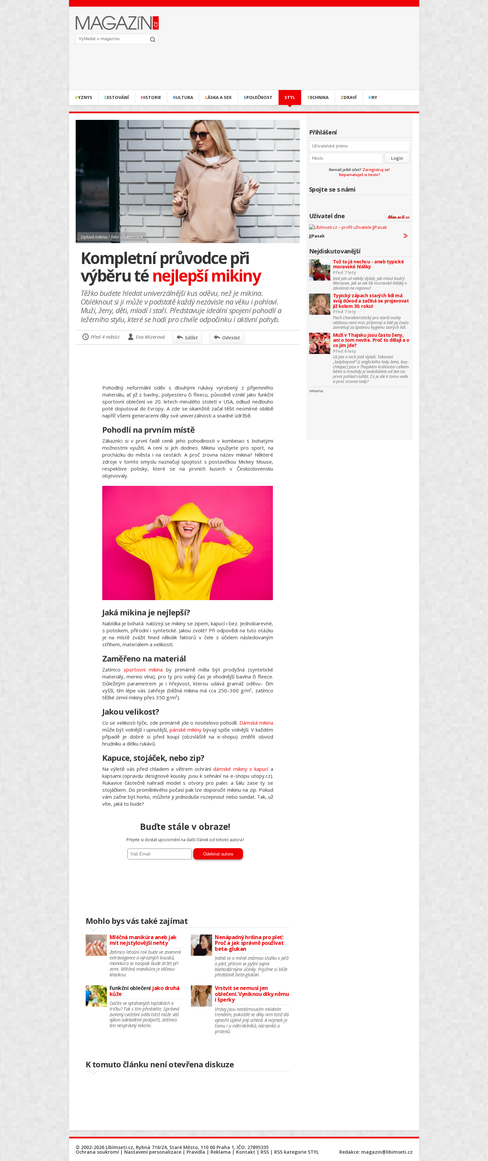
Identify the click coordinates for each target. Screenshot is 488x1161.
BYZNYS (83, 97)
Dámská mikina (256, 722)
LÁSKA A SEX (218, 97)
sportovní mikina (143, 669)
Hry (372, 97)
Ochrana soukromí (97, 1152)
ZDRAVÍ (349, 97)
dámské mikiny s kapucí (240, 768)
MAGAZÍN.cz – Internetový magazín (117, 23)
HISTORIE (151, 97)
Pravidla (196, 1152)
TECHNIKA (318, 97)
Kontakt (245, 1152)
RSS (265, 1152)
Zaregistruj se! (376, 169)
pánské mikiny (186, 729)
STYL (290, 97)
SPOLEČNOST (258, 97)
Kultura (183, 97)
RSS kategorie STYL (296, 1152)
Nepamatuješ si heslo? (359, 174)
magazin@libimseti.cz (387, 1152)
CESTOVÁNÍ (116, 97)
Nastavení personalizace (152, 1152)
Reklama (220, 1152)
